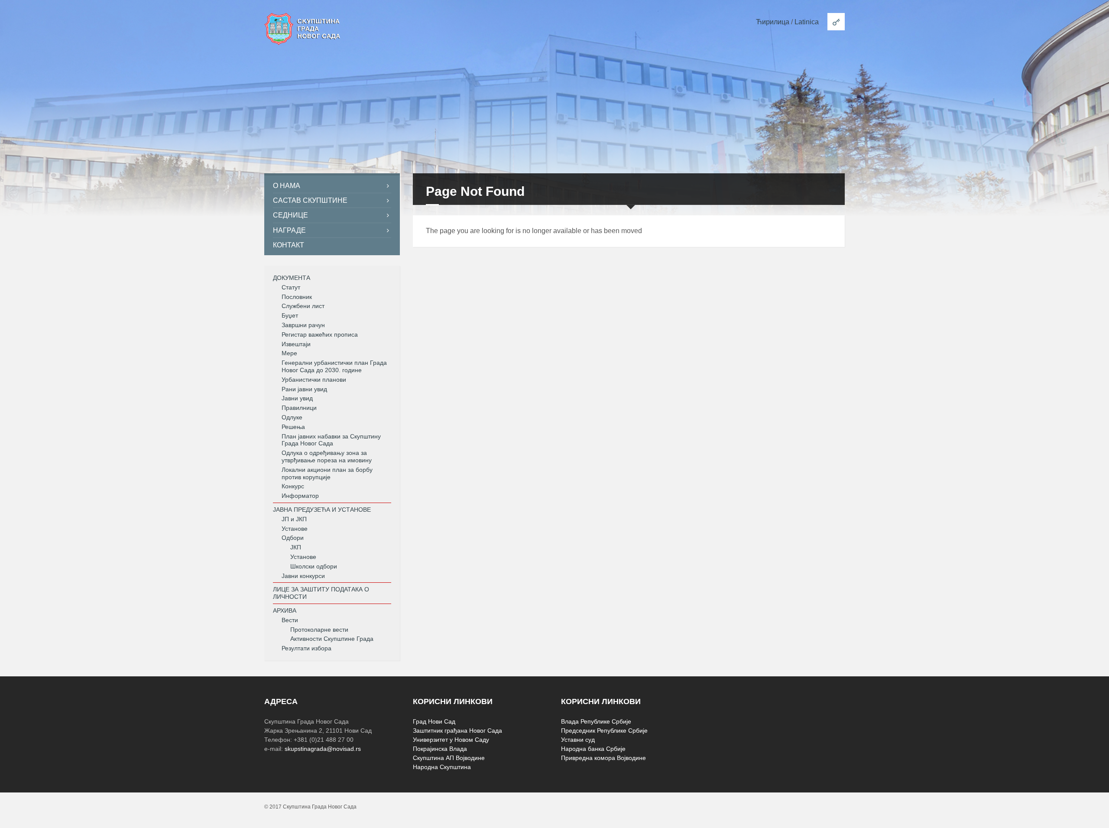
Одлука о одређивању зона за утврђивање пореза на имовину (327, 456)
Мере (289, 353)
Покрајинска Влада (440, 748)
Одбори (293, 537)
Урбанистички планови (314, 379)
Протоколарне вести (319, 629)
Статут (291, 287)
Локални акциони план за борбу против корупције (327, 473)
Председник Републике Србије (604, 730)
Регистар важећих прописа (320, 334)
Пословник (297, 296)
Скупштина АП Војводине (449, 757)
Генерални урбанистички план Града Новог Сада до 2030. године (334, 366)
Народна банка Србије (593, 748)
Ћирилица (772, 22)
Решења (293, 426)
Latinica (806, 22)
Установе (295, 528)
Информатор (300, 495)
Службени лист (303, 305)
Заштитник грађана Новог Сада (457, 730)
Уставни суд (578, 739)
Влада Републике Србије (596, 721)
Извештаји (296, 344)
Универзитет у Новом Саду (451, 739)
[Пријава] (836, 21)
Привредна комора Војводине (603, 757)
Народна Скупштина (442, 766)
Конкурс (293, 486)
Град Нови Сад (434, 721)
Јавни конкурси (303, 575)
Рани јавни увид (304, 389)
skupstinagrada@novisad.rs (323, 748)
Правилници (299, 407)
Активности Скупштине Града (331, 638)
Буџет (290, 315)
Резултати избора (306, 648)
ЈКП (295, 547)
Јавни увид (297, 398)
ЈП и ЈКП (294, 519)
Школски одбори (313, 566)
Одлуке (292, 417)
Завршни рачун (303, 324)
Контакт (288, 245)
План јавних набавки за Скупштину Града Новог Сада (331, 440)
